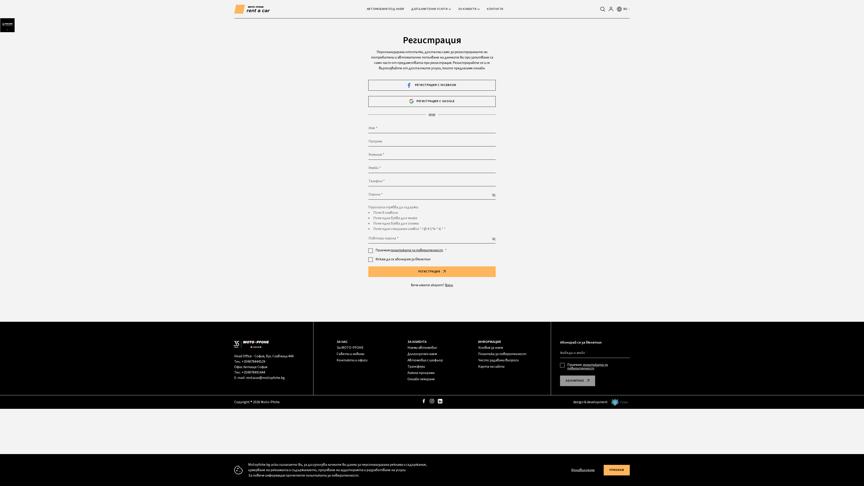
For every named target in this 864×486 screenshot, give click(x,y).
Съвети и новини (350, 354)
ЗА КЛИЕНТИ (467, 9)
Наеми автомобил (422, 347)
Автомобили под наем (385, 9)
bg (625, 9)
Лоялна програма (420, 373)
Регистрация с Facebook (435, 85)
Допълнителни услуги (429, 9)
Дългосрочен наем (422, 354)
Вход (449, 285)
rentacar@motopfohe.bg (265, 377)
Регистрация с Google (435, 101)
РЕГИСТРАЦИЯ (429, 271)
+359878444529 (253, 361)
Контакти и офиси (352, 360)
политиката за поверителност (416, 250)
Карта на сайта (491, 366)
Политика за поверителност (502, 354)
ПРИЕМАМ (616, 470)
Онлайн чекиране (421, 379)
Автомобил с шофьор (425, 360)
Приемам (409, 250)
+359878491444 (253, 372)
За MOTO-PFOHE (350, 347)
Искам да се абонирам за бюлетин (403, 259)
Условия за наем (490, 347)
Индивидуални (583, 470)
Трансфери (416, 366)
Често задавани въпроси (498, 360)
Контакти (495, 9)
